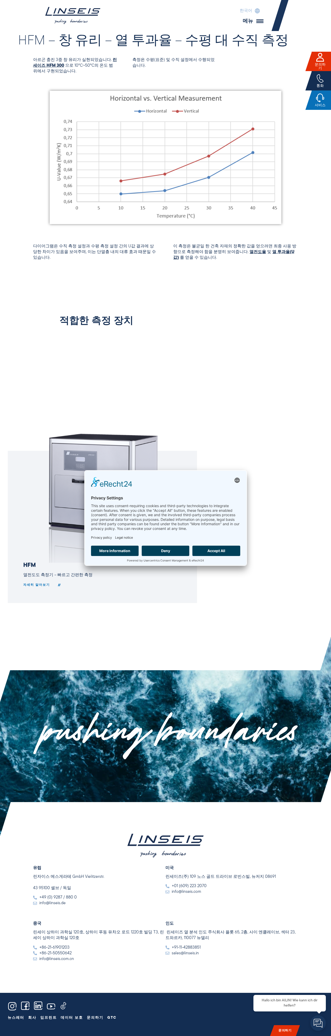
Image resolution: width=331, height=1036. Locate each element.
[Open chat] (318, 1023)
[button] (248, 11)
